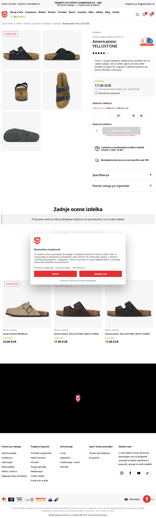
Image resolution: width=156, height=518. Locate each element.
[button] (24, 12)
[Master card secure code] (41, 499)
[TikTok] (147, 473)
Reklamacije (37, 471)
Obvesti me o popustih (109, 93)
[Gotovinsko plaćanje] (56, 499)
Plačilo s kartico (9, 471)
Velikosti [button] (110, 108)
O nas (63, 453)
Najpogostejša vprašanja (14, 475)
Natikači (57, 23)
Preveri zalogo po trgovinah (110, 186)
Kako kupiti (7, 462)
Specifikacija (100, 175)
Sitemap (64, 466)
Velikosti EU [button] (98, 108)
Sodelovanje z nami (70, 462)
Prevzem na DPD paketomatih (78, 3)
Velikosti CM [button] (122, 108)
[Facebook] (130, 473)
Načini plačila (8, 466)
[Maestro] (11, 499)
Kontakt (35, 462)
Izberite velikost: (102, 103)
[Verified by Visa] (50, 499)
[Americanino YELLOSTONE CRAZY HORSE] (78, 304)
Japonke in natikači (41, 23)
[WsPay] (29, 499)
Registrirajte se (146, 3)
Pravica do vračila (39, 480)
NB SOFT (83, 515)
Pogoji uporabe (38, 466)
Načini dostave (38, 457)
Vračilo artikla (37, 475)
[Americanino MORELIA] (27, 304)
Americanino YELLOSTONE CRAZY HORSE (76, 333)
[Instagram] (122, 473)
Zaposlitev (65, 457)
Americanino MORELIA (15, 333)
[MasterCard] (4, 499)
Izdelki (18, 23)
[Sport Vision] (4, 14)
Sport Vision (7, 23)
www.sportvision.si (63, 515)
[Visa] (19, 499)
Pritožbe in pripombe (41, 453)
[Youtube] (139, 473)
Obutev (26, 23)
